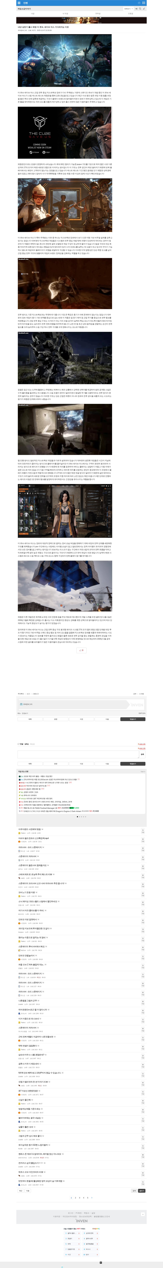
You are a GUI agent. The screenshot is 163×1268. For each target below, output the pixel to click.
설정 (93, 1213)
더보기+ (143, 772)
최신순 (32, 744)
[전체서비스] (143, 2)
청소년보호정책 (85, 1216)
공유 (134, 694)
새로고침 (142, 744)
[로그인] (139, 2)
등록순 (27, 744)
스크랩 (141, 694)
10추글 (97, 13)
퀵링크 (86, 1213)
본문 (55, 719)
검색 (134, 1191)
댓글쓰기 (133, 719)
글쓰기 (144, 8)
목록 (30, 719)
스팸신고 (36, 694)
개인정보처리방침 (70, 1216)
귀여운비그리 (22, 30)
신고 (28, 694)
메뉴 (19, 713)
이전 (81, 719)
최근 (20, 1191)
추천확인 (21, 694)
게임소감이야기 (24, 9)
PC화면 (79, 1213)
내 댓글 (65, 13)
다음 (107, 719)
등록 (142, 754)
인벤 (25, 3)
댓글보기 (133, 764)
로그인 (70, 1213)
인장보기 (25, 713)
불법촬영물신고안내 (102, 1216)
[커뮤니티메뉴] (19, 3)
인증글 (130, 13)
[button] (77, 816)
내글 (32, 13)
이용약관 (56, 1216)
